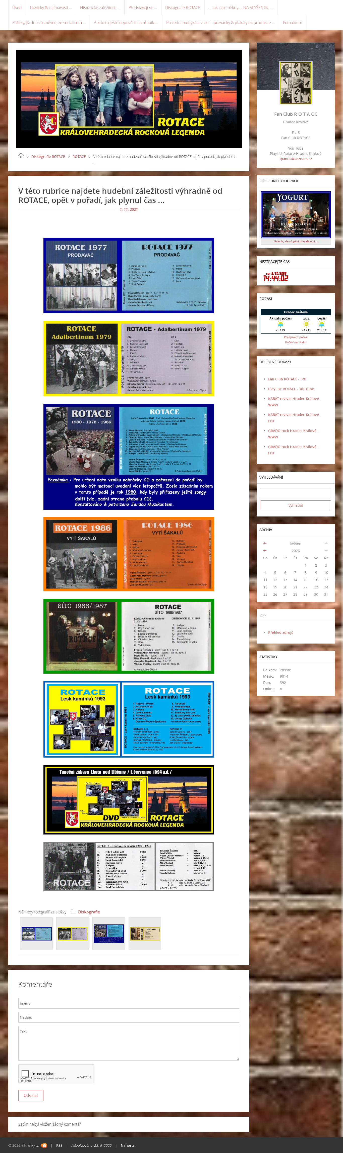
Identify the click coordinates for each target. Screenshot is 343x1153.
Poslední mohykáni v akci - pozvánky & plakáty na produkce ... (220, 22)
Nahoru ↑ (129, 1145)
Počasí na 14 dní (295, 342)
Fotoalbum (292, 22)
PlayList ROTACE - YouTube (291, 388)
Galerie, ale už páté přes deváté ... (296, 241)
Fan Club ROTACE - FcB (287, 379)
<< (265, 543)
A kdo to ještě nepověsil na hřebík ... (126, 22)
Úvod (17, 7)
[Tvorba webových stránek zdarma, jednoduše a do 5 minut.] (44, 1145)
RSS (59, 1145)
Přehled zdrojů (281, 632)
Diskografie (89, 912)
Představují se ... (143, 7)
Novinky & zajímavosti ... (51, 7)
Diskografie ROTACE (182, 7)
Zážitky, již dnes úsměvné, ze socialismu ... (49, 22)
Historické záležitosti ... (100, 7)
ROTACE (79, 156)
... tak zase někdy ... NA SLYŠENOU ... (241, 7)
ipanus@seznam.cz (296, 158)
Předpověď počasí (296, 337)
